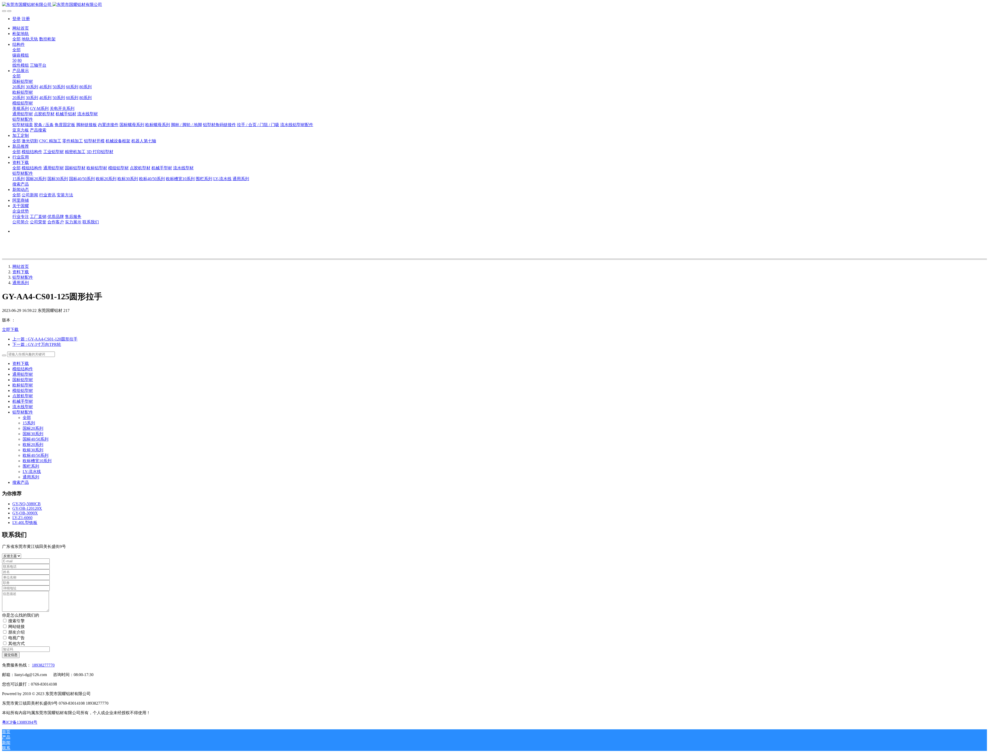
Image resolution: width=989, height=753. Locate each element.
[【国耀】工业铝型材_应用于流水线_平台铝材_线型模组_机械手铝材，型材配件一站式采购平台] (494, 4)
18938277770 (43, 665)
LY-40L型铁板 (24, 522)
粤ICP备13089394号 (19, 722)
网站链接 (16, 626)
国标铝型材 (22, 380)
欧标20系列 (33, 444)
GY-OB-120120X (27, 508)
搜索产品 (20, 482)
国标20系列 (33, 428)
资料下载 (20, 272)
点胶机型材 (22, 396)
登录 (16, 18)
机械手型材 (22, 401)
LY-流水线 (32, 471)
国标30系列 (33, 434)
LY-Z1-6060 (22, 517)
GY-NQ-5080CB (26, 504)
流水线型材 (22, 407)
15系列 (29, 423)
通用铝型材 (22, 374)
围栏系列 (31, 466)
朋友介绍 (16, 632)
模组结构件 (22, 369)
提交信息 (11, 655)
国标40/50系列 (35, 439)
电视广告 (16, 638)
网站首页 (20, 28)
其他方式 (16, 643)
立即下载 (10, 329)
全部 (16, 39)
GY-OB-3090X (25, 513)
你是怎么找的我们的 (20, 615)
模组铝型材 (22, 390)
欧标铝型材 (22, 385)
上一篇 (45, 339)
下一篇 (36, 344)
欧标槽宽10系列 (37, 461)
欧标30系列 (33, 450)
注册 (26, 18)
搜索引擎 (16, 621)
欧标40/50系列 (35, 455)
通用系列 (20, 283)
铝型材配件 (22, 277)
